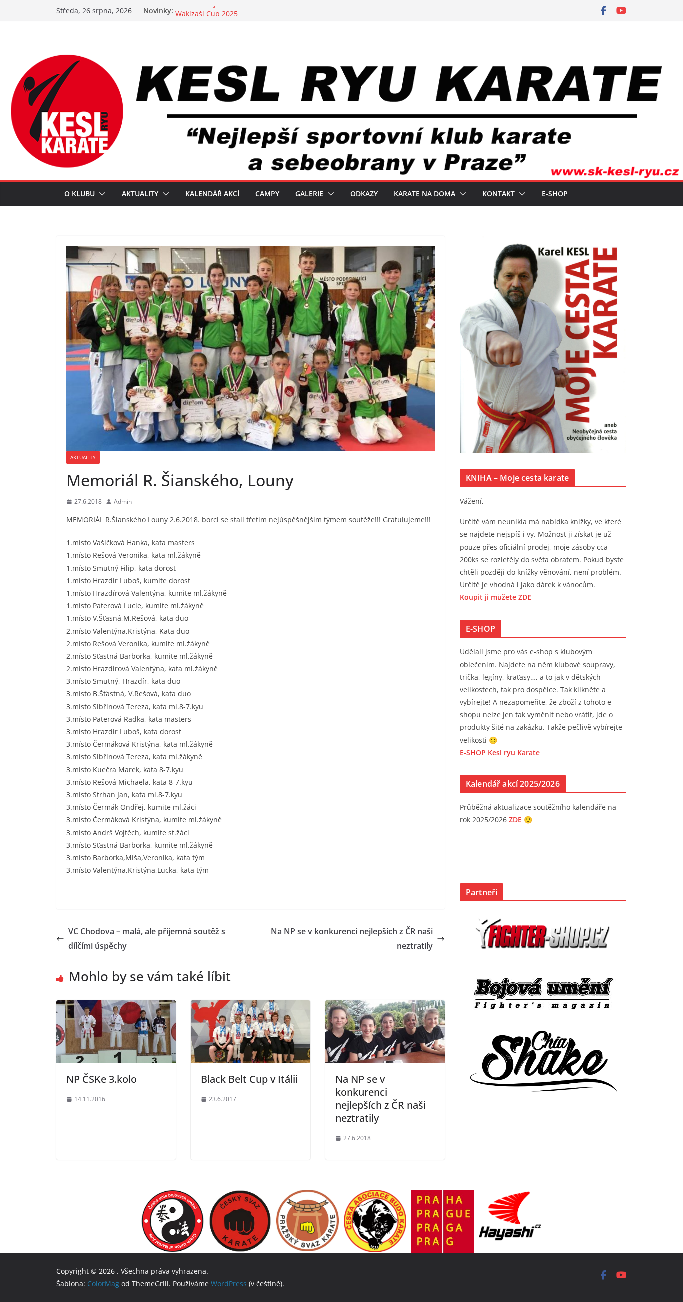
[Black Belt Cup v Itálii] (250, 1007)
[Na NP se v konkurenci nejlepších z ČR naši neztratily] (385, 1007)
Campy (268, 193)
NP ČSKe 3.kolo (101, 1079)
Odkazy (364, 193)
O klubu (79, 193)
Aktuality (140, 193)
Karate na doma (425, 193)
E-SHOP (555, 193)
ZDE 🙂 (520, 819)
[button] (100, 194)
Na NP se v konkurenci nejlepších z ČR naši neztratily (352, 938)
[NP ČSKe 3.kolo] (116, 1007)
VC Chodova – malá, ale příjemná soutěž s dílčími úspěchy (147, 938)
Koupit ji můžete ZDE (496, 597)
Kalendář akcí (213, 193)
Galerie (310, 193)
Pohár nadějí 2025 (206, 10)
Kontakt (498, 193)
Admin (123, 501)
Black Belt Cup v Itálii (249, 1079)
